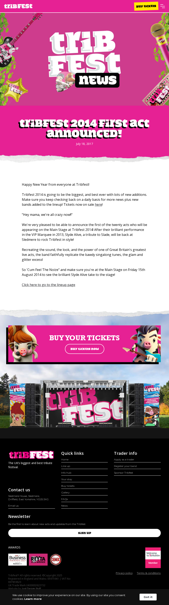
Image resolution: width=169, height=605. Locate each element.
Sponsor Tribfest (123, 472)
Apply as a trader (124, 459)
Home (64, 459)
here (98, 204)
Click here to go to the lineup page (48, 284)
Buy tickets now (84, 349)
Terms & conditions (149, 573)
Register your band (125, 466)
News (64, 505)
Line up (65, 466)
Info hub (66, 472)
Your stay (66, 479)
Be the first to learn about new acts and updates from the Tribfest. (47, 524)
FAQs (64, 499)
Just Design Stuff (31, 588)
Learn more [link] (33, 598)
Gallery (65, 492)
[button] (162, 6)
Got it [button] (148, 597)
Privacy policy (124, 573)
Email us (13, 505)
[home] (18, 6)
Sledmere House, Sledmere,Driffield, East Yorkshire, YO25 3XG (28, 497)
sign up (84, 533)
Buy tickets (146, 6)
